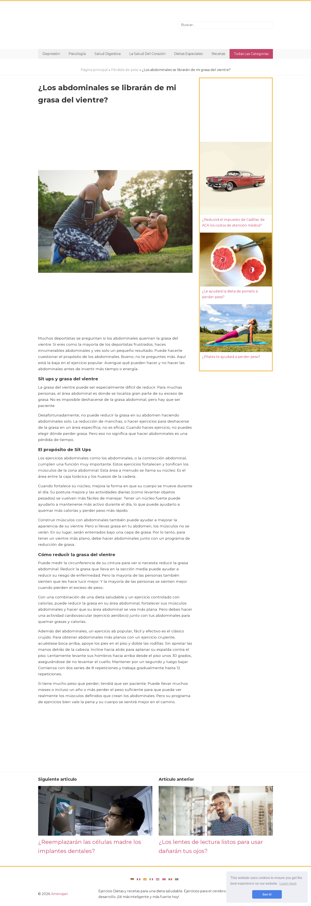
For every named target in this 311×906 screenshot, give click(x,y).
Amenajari (59, 894)
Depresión (51, 54)
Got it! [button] (267, 894)
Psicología (77, 54)
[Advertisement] (105, 25)
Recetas (218, 54)
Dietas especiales (188, 54)
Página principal (94, 70)
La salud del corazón (147, 54)
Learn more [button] (288, 883)
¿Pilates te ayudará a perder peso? (231, 357)
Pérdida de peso (125, 70)
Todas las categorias (251, 54)
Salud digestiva (108, 54)
